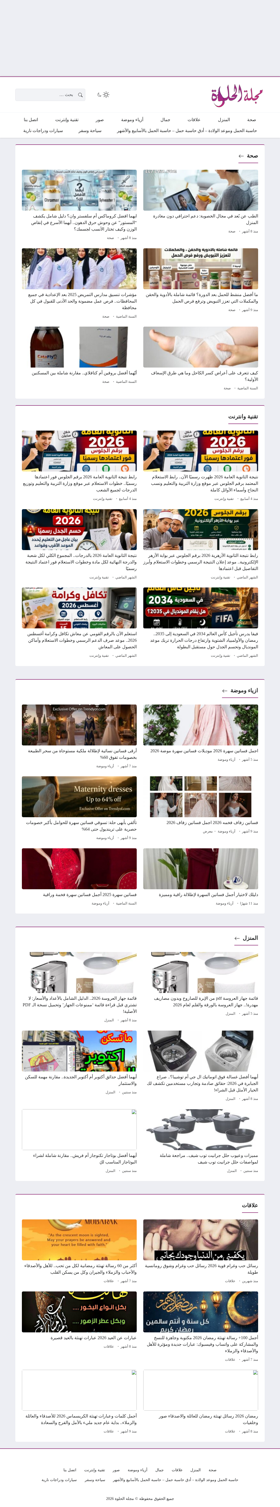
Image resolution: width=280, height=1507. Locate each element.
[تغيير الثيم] (103, 94)
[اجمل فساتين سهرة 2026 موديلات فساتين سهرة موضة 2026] (200, 737)
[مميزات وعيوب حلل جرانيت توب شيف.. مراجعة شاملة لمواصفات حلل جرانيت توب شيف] (200, 1142)
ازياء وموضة (244, 690)
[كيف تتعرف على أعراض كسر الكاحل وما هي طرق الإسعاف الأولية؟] (200, 359)
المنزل (250, 938)
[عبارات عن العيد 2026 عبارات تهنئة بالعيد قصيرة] (79, 1327)
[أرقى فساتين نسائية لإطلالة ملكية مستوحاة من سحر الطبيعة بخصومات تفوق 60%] (79, 737)
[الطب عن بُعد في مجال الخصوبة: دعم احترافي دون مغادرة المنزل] (200, 206)
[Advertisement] (140, 38)
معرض (208, 831)
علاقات (230, 1281)
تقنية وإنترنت (224, 499)
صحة (252, 156)
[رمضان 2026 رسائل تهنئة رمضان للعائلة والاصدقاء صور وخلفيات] (200, 1402)
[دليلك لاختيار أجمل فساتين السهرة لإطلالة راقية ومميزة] (200, 877)
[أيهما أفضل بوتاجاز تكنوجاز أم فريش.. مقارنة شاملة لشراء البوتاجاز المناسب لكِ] (79, 1142)
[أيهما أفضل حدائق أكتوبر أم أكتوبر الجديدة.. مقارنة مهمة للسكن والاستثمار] (79, 1067)
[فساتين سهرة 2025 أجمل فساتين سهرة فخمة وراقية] (79, 877)
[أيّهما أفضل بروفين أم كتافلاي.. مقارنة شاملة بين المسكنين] (79, 359)
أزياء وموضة (226, 760)
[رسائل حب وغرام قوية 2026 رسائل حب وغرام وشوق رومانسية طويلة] (200, 1252)
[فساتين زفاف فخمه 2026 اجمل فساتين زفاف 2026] (200, 809)
